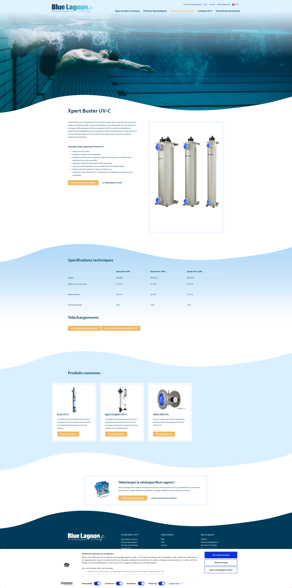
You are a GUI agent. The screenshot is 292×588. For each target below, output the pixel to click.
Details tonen (174, 583)
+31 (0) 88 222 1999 (209, 548)
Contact (212, 4)
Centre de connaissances (192, 4)
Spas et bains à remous (127, 10)
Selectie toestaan (221, 562)
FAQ (205, 4)
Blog (163, 539)
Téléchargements (223, 4)
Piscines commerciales (182, 10)
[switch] (119, 583)
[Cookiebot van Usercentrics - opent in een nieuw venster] (67, 583)
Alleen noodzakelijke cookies (220, 570)
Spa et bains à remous (129, 539)
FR (237, 4)
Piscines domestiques (155, 10)
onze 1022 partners (95, 557)
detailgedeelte (162, 577)
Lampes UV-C (205, 10)
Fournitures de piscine (228, 10)
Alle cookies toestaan (220, 555)
